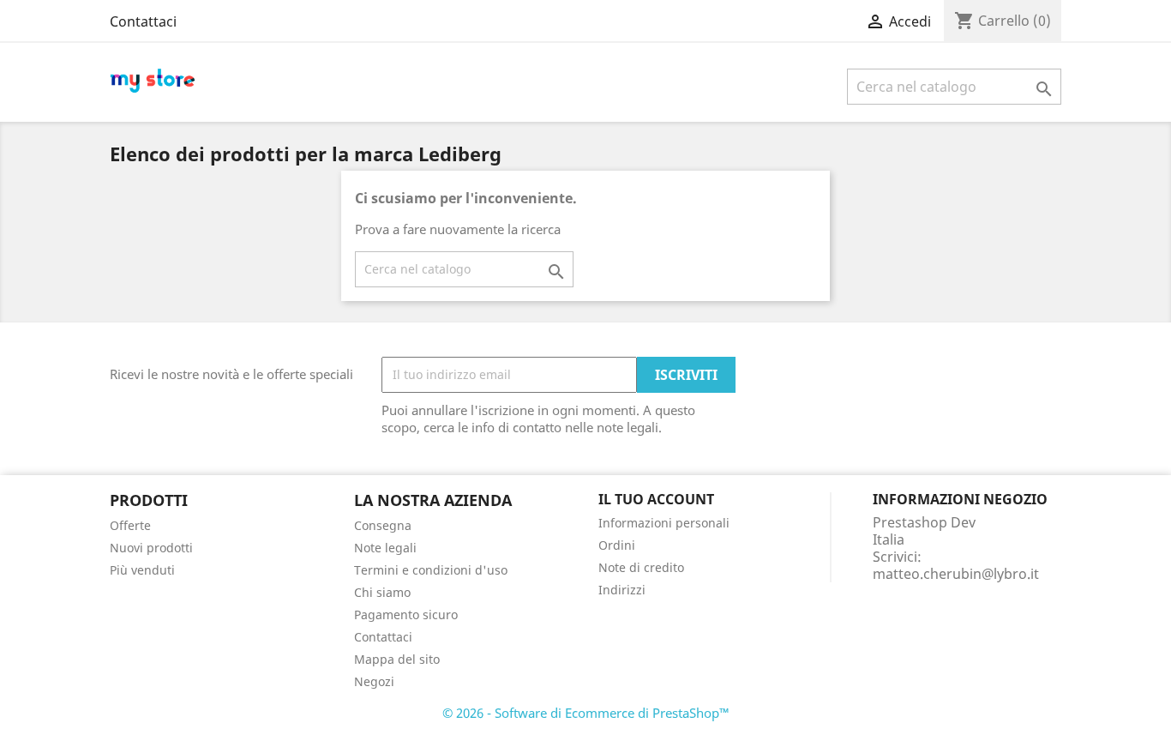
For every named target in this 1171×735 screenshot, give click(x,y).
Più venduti (142, 570)
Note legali (385, 547)
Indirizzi (622, 589)
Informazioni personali (664, 523)
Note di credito (641, 567)
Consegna (382, 525)
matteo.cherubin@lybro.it (956, 573)
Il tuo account (656, 499)
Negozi (374, 681)
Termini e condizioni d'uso (430, 570)
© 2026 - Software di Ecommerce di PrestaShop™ (586, 712)
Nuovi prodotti (151, 547)
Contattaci (143, 21)
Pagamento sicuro (406, 614)
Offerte (130, 525)
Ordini (616, 545)
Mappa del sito (397, 659)
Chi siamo (382, 592)
